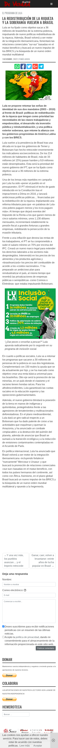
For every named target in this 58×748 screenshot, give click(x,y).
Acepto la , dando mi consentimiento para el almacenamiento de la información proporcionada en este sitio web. (29, 641)
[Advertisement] (29, 519)
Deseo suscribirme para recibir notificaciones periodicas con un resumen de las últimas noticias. (29, 630)
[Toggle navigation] (51, 4)
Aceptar (37, 745)
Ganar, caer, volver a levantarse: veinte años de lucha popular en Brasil (43, 560)
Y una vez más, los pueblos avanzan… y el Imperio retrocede (14, 560)
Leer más (24, 745)
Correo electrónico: (13, 590)
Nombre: (7, 579)
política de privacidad (27, 637)
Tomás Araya (24, 59)
